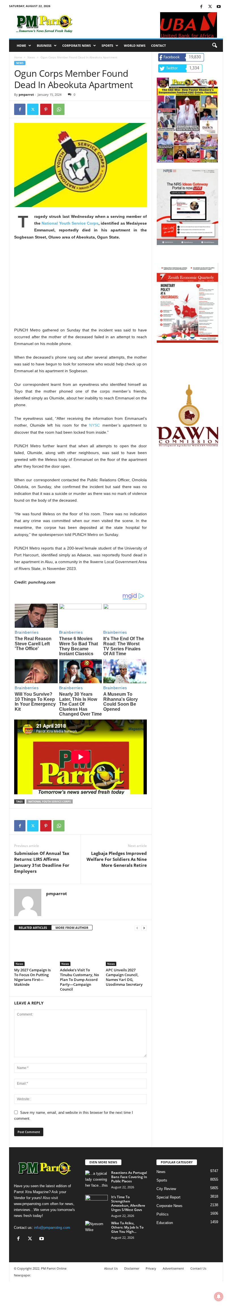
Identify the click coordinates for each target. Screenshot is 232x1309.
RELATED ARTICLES (33, 927)
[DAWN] (187, 415)
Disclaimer (131, 1268)
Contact (158, 45)
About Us (111, 1268)
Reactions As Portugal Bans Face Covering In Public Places (129, 1177)
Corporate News (76, 45)
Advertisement (173, 1268)
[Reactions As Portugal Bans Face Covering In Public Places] (96, 1178)
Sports (107, 45)
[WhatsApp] (59, 109)
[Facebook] (201, 7)
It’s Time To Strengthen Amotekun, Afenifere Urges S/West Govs (128, 1203)
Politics (162, 1214)
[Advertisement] (80, 287)
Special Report (168, 1197)
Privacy (151, 1268)
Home (21, 45)
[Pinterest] (45, 109)
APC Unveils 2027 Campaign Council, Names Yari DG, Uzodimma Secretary (124, 977)
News (31, 57)
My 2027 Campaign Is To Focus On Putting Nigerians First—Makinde (32, 977)
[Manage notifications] (218, 1296)
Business (44, 45)
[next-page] (144, 928)
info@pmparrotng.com (52, 1227)
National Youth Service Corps (70, 223)
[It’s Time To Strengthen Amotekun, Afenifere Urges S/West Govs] (96, 1203)
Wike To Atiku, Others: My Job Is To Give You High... (127, 1227)
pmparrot (26, 94)
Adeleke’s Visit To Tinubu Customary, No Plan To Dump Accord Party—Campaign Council (79, 979)
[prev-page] (137, 928)
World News (134, 45)
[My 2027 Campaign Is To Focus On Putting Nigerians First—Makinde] (34, 950)
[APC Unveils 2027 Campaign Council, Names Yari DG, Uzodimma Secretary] (126, 950)
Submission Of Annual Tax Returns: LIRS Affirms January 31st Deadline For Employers (41, 862)
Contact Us (198, 1268)
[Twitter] (210, 7)
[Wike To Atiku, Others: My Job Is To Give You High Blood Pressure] (96, 1229)
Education (164, 1223)
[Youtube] (218, 7)
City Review (166, 1189)
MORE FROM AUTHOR (71, 927)
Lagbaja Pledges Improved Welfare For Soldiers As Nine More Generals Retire (117, 859)
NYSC (94, 425)
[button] (214, 45)
